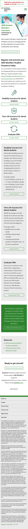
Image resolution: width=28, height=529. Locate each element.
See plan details (14, 104)
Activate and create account (10, 52)
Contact (3, 402)
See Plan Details (14, 194)
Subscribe (4, 417)
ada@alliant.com (18, 383)
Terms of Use (4, 410)
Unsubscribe (3, 524)
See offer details (14, 138)
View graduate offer (14, 295)
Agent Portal (4, 413)
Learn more (20, 4)
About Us (3, 398)
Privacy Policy (4, 406)
